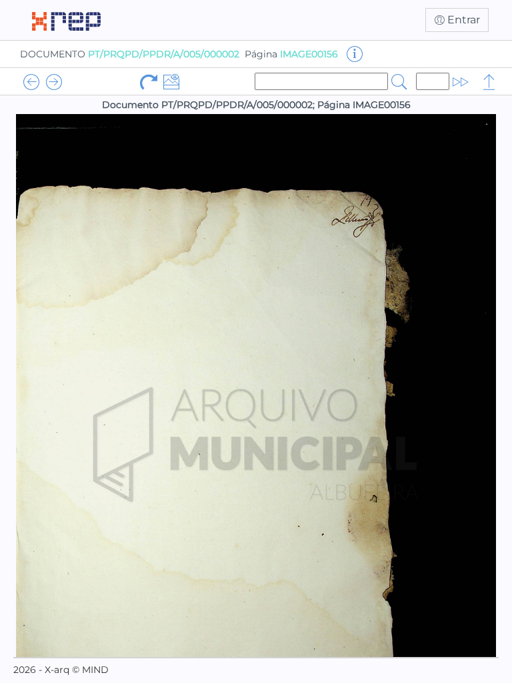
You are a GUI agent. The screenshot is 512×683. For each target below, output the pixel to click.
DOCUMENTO (129, 54)
